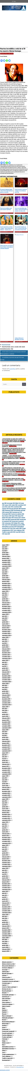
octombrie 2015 (6, 795)
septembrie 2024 (6, 589)
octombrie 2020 (6, 679)
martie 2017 (5, 762)
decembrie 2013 (6, 837)
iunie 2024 (4, 595)
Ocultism (4, 1025)
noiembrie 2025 (6, 562)
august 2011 (5, 891)
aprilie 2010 (5, 922)
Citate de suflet (6, 977)
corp (4, 506)
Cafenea (4, 975)
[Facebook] (1, 59)
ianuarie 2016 (5, 789)
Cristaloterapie (6, 983)
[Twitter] (4, 59)
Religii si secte (5, 1043)
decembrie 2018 (6, 722)
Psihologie (4, 1039)
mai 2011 (4, 897)
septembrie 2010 (6, 912)
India (20, 346)
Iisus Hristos (6, 516)
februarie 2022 (6, 649)
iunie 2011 (4, 895)
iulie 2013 (4, 847)
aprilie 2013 (5, 853)
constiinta (22, 505)
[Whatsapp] (7, 59)
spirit (7, 524)
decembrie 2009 (6, 930)
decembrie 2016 (6, 768)
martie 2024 (5, 600)
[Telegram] (9, 59)
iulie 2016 (4, 778)
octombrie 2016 (6, 772)
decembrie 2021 (6, 652)
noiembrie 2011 (6, 885)
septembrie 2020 (6, 681)
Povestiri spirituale (7, 1033)
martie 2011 (5, 901)
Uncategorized (6, 1060)
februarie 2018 (5, 741)
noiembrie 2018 (6, 724)
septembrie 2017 (6, 751)
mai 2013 (4, 851)
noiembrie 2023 (6, 608)
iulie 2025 (4, 570)
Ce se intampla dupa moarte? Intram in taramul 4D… (12, 445)
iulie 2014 (4, 824)
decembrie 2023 (6, 606)
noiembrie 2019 (6, 701)
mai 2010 (4, 920)
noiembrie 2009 (6, 932)
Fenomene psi (17, 512)
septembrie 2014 (6, 820)
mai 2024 (4, 597)
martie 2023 (5, 624)
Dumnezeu (9, 510)
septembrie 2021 (6, 658)
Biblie (18, 503)
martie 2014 (5, 831)
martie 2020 (5, 693)
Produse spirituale (6, 1037)
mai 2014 (4, 828)
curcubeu (16, 346)
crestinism (17, 506)
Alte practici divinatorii (8, 965)
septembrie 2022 (6, 635)
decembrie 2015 (6, 791)
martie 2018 (5, 739)
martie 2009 (5, 947)
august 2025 (5, 568)
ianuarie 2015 (5, 812)
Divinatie (4, 992)
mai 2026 (4, 550)
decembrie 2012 (6, 860)
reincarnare (9, 523)
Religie (17, 523)
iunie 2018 (4, 733)
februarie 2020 (6, 695)
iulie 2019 (4, 708)
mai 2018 (4, 735)
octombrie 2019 (6, 702)
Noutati (4, 1019)
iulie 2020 (4, 685)
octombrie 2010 (6, 910)
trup (18, 532)
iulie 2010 (4, 916)
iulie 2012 (4, 870)
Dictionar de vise (6, 989)
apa (4, 503)
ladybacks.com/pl (5, 1070)
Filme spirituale (6, 998)
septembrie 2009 (6, 935)
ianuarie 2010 (5, 928)
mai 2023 (4, 620)
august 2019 (5, 706)
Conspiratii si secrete (7, 979)
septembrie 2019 (6, 704)
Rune (3, 1044)
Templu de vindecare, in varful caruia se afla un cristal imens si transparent (13, 474)
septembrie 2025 (6, 566)
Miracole (4, 1014)
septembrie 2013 (6, 843)
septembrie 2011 (6, 889)
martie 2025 (5, 577)
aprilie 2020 (5, 691)
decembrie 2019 (6, 699)
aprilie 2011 (5, 899)
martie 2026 (5, 554)
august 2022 (5, 637)
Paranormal (14, 519)
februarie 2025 (6, 579)
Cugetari (5, 508)
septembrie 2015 (6, 797)
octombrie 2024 (6, 587)
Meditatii (4, 1012)
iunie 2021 (4, 664)
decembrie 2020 (6, 676)
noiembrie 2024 (6, 585)
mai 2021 (4, 666)
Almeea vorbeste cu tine (8, 964)
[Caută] (24, 384)
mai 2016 (4, 781)
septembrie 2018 (6, 728)
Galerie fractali (6, 1006)
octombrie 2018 (6, 726)
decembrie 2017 (6, 745)
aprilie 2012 (5, 876)
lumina (5, 517)
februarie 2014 (6, 833)
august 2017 (5, 753)
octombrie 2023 (6, 610)
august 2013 (5, 845)
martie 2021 (5, 670)
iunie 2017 (4, 756)
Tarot (3, 1052)
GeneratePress (20, 1067)
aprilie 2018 (5, 737)
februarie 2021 (5, 672)
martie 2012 (5, 878)
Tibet (12, 348)
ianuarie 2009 (5, 951)
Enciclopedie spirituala (8, 994)
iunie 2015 (4, 803)
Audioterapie (5, 971)
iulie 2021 (4, 662)
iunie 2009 (4, 941)
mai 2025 (4, 573)
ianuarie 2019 (5, 720)
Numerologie (5, 1023)
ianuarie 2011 (5, 905)
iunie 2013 (4, 849)
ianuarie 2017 (5, 766)
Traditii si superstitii (8, 532)
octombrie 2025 (6, 564)
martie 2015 (5, 808)
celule (14, 505)
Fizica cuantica (6, 1002)
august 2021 (5, 660)
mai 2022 (4, 643)
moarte (23, 346)
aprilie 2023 (5, 622)
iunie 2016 (4, 779)
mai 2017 (4, 758)
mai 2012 (4, 874)
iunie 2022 (4, 641)
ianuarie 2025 (5, 581)
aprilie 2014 (5, 830)
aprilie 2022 (5, 645)
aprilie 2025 (5, 575)
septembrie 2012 (6, 866)
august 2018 (5, 729)
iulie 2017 (4, 754)
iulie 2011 (4, 893)
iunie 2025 (4, 572)
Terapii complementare (8, 1054)
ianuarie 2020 (5, 697)
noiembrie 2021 (6, 654)
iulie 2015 (4, 801)
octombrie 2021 (6, 656)
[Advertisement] (14, 32)
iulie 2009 (4, 939)
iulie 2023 (4, 616)
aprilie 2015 (5, 806)
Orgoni (3, 1027)
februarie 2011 (5, 903)
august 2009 (5, 937)
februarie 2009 (6, 949)
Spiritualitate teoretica (5, 348)
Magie (3, 1008)
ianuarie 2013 (5, 858)
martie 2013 (5, 855)
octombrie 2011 (6, 887)
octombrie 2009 (6, 934)
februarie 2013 (5, 857)
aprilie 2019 (5, 714)
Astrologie (11, 503)
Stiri (12, 528)
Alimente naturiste (7, 962)
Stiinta (3, 1050)
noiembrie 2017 (6, 747)
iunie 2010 (4, 918)
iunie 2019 (4, 710)
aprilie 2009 (5, 945)
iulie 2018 (4, 731)
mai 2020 (4, 689)
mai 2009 (4, 943)
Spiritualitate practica (17, 524)
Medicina (4, 1010)
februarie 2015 (5, 810)
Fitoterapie (6, 514)
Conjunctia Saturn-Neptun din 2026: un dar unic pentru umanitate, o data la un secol (13, 479)
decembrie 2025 (6, 560)
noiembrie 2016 (6, 770)
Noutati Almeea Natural (8, 1021)
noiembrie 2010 (6, 908)
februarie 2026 (6, 556)
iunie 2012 (4, 872)
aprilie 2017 (5, 760)
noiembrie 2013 (6, 839)
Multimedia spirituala (7, 1017)
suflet (19, 528)
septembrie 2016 (6, 774)
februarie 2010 (5, 926)
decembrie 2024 (6, 583)
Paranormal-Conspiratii (8, 1031)
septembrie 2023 (6, 612)
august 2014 (5, 822)
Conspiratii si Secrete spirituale (10, 981)
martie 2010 (5, 924)
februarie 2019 (5, 718)
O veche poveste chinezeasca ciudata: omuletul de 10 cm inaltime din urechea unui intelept (13, 485)
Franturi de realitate (17, 514)
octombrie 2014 (6, 818)
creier (10, 506)
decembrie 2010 (6, 907)
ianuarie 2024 (5, 604)
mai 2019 (4, 712)
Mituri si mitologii (6, 1016)
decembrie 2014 (6, 814)
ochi (7, 519)
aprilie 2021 (5, 668)
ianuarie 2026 (5, 558)
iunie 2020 (4, 687)
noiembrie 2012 (6, 862)
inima (20, 516)
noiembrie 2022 (6, 631)
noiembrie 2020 (6, 677)
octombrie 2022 (6, 633)
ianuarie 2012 (5, 882)
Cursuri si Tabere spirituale (9, 987)
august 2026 (5, 545)
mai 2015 (4, 805)
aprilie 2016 (5, 783)
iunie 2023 (4, 618)
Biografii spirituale (6, 344)
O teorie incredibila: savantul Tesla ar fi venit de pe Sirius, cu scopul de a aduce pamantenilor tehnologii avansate (13, 463)
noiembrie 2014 (6, 816)
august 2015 (5, 799)
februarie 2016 (5, 787)
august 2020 (5, 683)
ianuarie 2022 (5, 650)
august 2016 (5, 776)
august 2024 (5, 591)
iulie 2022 (4, 639)
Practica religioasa (7, 1035)
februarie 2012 (5, 880)
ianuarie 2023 (5, 627)
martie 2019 (5, 716)
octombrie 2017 (6, 749)
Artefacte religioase (7, 967)
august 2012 (5, 868)
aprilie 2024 (5, 599)
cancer (12, 346)
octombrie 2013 (6, 841)
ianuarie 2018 (5, 743)
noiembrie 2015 (6, 793)
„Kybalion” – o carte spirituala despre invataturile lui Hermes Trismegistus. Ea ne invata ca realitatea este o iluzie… (13, 457)
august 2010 (5, 914)
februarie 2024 (6, 602)
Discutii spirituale (15, 508)
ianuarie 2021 (5, 674)
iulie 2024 (4, 593)
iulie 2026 (4, 547)
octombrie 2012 (6, 864)
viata (7, 534)
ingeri (14, 516)
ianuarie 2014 (5, 835)
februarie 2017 (5, 764)
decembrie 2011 (6, 883)
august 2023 (5, 614)
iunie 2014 (4, 826)
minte (11, 517)
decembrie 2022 (6, 629)
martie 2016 (5, 785)
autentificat (12, 368)
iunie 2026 (4, 548)
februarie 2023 (6, 625)
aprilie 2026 (5, 552)
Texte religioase (18, 530)
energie (8, 512)
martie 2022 (5, 647)
